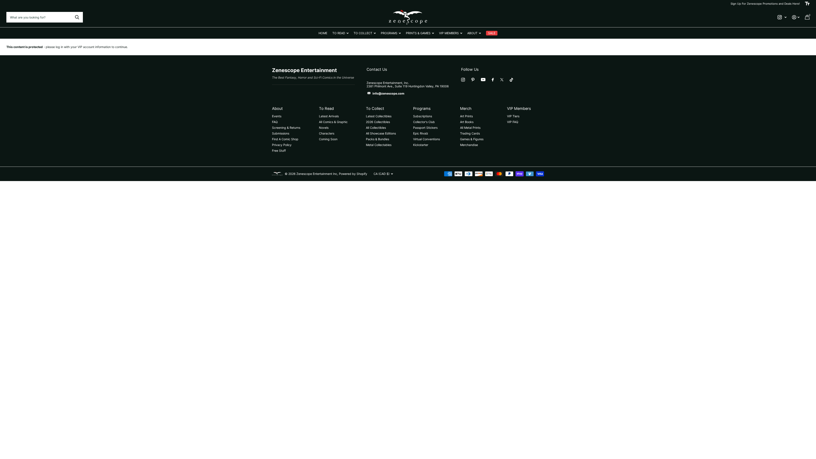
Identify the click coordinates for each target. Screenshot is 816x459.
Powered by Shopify (353, 174)
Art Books (466, 122)
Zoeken (77, 17)
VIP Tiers (513, 116)
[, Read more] (782, 17)
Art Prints (466, 116)
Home (323, 33)
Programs (422, 108)
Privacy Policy (282, 145)
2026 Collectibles (378, 122)
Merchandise (469, 145)
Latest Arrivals (329, 116)
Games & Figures (471, 139)
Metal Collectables (378, 145)
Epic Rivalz (420, 133)
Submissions (280, 133)
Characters (326, 133)
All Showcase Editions (381, 133)
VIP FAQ (512, 122)
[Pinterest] (473, 80)
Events (276, 116)
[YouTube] (483, 79)
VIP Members (519, 108)
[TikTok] (511, 80)
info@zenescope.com (388, 93)
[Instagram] (463, 80)
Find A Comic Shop (285, 139)
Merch (466, 108)
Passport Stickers (425, 127)
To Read (326, 108)
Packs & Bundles (377, 139)
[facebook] (493, 79)
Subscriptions (422, 116)
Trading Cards (470, 133)
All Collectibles (376, 127)
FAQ (275, 122)
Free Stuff (279, 150)
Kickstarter (420, 145)
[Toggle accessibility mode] (807, 3)
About (277, 108)
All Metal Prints (470, 127)
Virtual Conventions (426, 139)
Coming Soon (328, 139)
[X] (501, 79)
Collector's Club (424, 122)
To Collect (375, 108)
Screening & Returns (286, 127)
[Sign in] (796, 17)
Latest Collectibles (378, 116)
